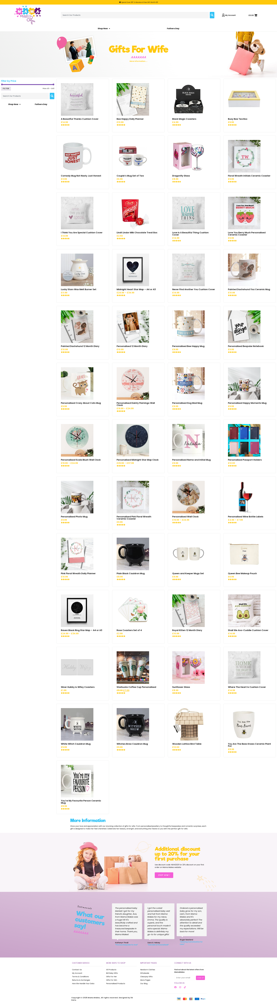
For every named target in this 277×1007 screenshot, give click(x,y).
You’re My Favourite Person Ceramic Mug (81, 801)
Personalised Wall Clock (185, 516)
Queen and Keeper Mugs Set (188, 573)
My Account (230, 15)
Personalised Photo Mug (74, 516)
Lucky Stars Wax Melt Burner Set (78, 289)
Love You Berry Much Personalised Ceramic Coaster (247, 233)
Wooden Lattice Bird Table (186, 743)
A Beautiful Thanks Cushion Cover (79, 118)
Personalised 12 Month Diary (132, 346)
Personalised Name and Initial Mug (191, 459)
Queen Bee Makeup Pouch (242, 573)
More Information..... (138, 61)
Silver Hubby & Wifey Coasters (78, 687)
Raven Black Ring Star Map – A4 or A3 (81, 630)
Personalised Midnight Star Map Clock (138, 459)
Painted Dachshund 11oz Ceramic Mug (249, 289)
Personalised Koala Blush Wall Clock (81, 459)
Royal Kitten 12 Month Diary (187, 630)
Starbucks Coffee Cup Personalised (136, 687)
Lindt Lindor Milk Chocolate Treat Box (137, 232)
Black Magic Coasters (184, 118)
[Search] (212, 15)
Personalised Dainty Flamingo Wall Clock (136, 404)
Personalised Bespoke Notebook (246, 346)
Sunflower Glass (181, 687)
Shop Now (103, 28)
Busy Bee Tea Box (237, 118)
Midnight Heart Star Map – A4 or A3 (136, 289)
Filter (6, 88)
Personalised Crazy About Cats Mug (81, 403)
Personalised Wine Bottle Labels (245, 516)
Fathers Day (173, 28)
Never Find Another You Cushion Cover (193, 289)
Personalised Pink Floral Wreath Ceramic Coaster (134, 517)
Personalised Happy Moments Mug (247, 403)
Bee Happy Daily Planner (130, 118)
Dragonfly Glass (181, 175)
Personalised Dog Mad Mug (187, 403)
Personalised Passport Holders (245, 459)
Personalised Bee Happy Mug (188, 346)
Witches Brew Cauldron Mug (132, 743)
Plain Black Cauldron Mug (131, 573)
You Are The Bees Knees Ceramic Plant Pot (249, 745)
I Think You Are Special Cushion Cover (81, 232)
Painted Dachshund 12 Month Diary (80, 346)
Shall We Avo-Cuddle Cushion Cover (248, 630)
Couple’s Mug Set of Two (130, 175)
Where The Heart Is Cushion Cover (247, 687)
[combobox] (135, 15)
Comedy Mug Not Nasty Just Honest (81, 175)
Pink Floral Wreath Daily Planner (78, 573)
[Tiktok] (185, 987)
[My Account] (223, 15)
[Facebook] (175, 987)
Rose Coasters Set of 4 (129, 630)
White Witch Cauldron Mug (76, 743)
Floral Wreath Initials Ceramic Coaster (249, 175)
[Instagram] (180, 987)
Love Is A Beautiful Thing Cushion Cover (190, 233)
